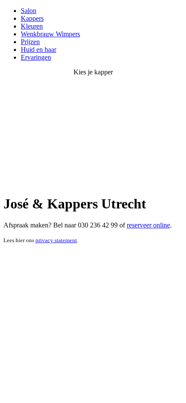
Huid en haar (38, 49)
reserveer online (148, 225)
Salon (28, 10)
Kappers (32, 18)
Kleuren (32, 26)
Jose (20, 175)
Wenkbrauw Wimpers (50, 34)
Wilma (130, 182)
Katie (55, 182)
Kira (95, 182)
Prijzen (30, 41)
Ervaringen (36, 57)
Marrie (141, 175)
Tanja (98, 175)
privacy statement (56, 240)
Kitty (62, 175)
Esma (11, 182)
